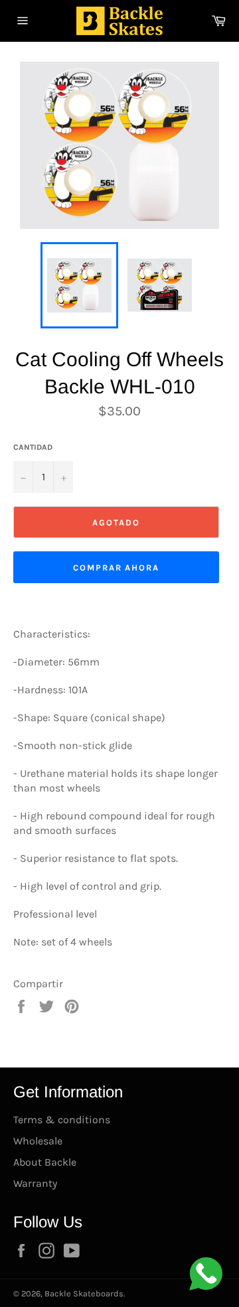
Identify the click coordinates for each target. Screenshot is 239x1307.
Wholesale (37, 1141)
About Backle (44, 1162)
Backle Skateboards (83, 1293)
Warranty (35, 1183)
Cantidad (32, 447)
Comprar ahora (116, 568)
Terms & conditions (61, 1119)
